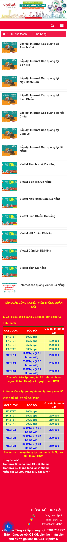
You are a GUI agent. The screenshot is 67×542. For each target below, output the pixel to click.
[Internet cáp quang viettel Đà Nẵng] (9, 288)
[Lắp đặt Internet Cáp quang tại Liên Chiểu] (9, 99)
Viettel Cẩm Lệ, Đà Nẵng (35, 250)
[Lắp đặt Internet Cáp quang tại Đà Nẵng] (9, 150)
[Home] (33, 9)
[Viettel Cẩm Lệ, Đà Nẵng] (9, 254)
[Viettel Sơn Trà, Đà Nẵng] (9, 185)
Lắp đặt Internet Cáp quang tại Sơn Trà (39, 63)
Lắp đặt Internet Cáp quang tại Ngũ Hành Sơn (39, 80)
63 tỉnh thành (19, 34)
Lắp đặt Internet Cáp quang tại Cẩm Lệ (39, 132)
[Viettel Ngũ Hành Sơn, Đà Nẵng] (9, 202)
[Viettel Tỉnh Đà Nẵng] (9, 271)
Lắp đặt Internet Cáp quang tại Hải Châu (42, 114)
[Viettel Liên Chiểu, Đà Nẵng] (9, 219)
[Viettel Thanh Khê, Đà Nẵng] (9, 168)
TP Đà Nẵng (39, 34)
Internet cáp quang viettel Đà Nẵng (42, 285)
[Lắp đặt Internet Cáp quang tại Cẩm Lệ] (9, 133)
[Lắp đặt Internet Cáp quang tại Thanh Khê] (9, 47)
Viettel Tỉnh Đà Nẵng (33, 268)
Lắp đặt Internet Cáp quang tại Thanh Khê (39, 45)
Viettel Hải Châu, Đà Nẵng (36, 233)
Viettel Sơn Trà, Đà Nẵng (36, 181)
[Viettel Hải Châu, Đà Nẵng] (9, 237)
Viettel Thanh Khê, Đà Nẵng (37, 164)
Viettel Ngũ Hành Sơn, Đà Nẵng (40, 199)
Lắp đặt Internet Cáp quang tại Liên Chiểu (39, 97)
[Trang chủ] (3, 34)
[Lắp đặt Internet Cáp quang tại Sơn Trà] (9, 64)
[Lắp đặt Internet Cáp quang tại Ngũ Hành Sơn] (9, 81)
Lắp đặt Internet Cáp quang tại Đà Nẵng (41, 149)
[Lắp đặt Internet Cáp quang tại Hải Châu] (9, 116)
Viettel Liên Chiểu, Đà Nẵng (37, 216)
